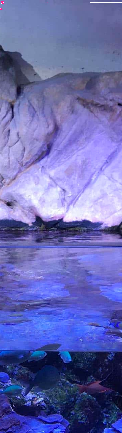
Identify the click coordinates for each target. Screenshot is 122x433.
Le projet (103, 2)
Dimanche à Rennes (107, 2)
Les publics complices (111, 2)
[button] (1, 9)
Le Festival (99, 2)
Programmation (95, 2)
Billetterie (117, 2)
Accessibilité (91, 2)
